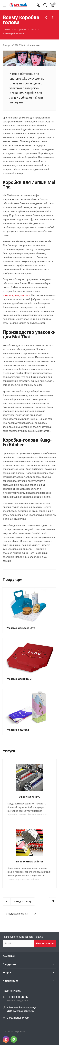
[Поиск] (45, 5)
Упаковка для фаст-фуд (20, 628)
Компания (9, 955)
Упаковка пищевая (17, 729)
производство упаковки (16, 295)
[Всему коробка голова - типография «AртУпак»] (29, 52)
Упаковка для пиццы (18, 678)
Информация (10, 980)
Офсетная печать (29, 796)
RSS (53, 17)
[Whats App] (13, 1039)
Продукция (9, 964)
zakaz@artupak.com (18, 1017)
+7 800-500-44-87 (17, 997)
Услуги (7, 972)
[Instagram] (6, 1039)
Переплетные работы (29, 861)
